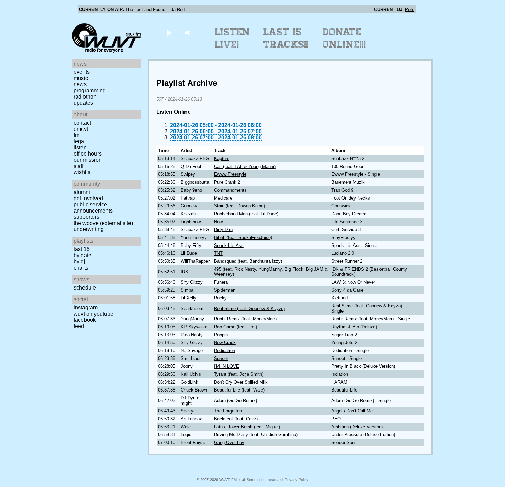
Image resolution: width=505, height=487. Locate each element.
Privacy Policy (296, 480)
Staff (78, 166)
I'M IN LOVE (226, 366)
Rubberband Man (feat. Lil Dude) (246, 213)
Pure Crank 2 (227, 182)
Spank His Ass (229, 245)
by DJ (79, 261)
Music (81, 78)
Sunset (221, 358)
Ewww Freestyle (230, 174)
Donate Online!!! (344, 38)
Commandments (230, 190)
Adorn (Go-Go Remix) (235, 400)
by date (82, 255)
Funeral (221, 282)
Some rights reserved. (265, 480)
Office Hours (88, 154)
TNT (218, 253)
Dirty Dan (223, 229)
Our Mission (88, 160)
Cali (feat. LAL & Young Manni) (245, 166)
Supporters (86, 217)
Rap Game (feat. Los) (235, 326)
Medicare (223, 198)
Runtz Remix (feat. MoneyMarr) (245, 318)
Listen (80, 147)
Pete (409, 9)
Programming (90, 90)
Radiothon (85, 97)
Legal (80, 141)
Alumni (82, 192)
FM (76, 135)
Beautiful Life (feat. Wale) (239, 390)
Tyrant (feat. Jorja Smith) (238, 374)
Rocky (220, 298)
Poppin (221, 334)
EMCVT (81, 129)
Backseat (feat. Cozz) (236, 418)
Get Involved (88, 198)
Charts (81, 268)
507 (160, 99)
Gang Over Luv (229, 442)
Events (82, 72)
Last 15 (82, 249)
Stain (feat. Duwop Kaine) (239, 205)
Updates (83, 103)
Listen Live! (232, 38)
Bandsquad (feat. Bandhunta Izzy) (248, 261)
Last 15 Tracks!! (285, 38)
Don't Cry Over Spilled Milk (241, 382)
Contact (82, 123)
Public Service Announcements (93, 208)
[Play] (169, 32)
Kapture (221, 158)
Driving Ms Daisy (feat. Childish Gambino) (256, 434)
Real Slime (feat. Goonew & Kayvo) (249, 308)
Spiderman (224, 290)
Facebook (85, 320)
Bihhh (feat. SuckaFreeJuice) (243, 237)
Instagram (86, 307)
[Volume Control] (188, 32)
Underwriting (89, 229)
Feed (79, 326)
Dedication (224, 350)
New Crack (225, 342)
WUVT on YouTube (93, 314)
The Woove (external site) (103, 223)
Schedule (85, 288)
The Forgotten (228, 411)
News (80, 84)
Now (218, 221)
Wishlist (83, 172)
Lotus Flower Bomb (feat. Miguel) (247, 426)
